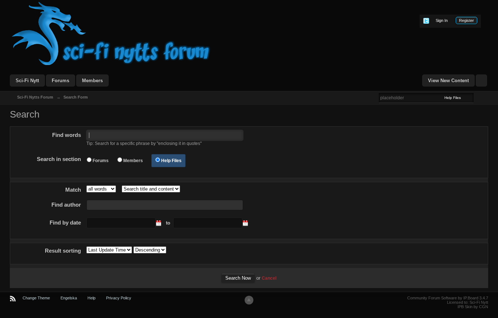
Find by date (65, 222)
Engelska (69, 298)
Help (91, 298)
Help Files (171, 160)
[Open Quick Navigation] (481, 80)
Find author (66, 205)
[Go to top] (249, 300)
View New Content (448, 80)
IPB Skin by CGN (473, 306)
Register (466, 20)
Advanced (478, 97)
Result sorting (63, 251)
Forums (60, 80)
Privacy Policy (118, 298)
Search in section (59, 159)
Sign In (442, 20)
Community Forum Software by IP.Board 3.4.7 (447, 298)
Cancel (269, 278)
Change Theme (36, 298)
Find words (66, 135)
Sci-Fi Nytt (27, 80)
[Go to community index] (111, 33)
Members (92, 80)
